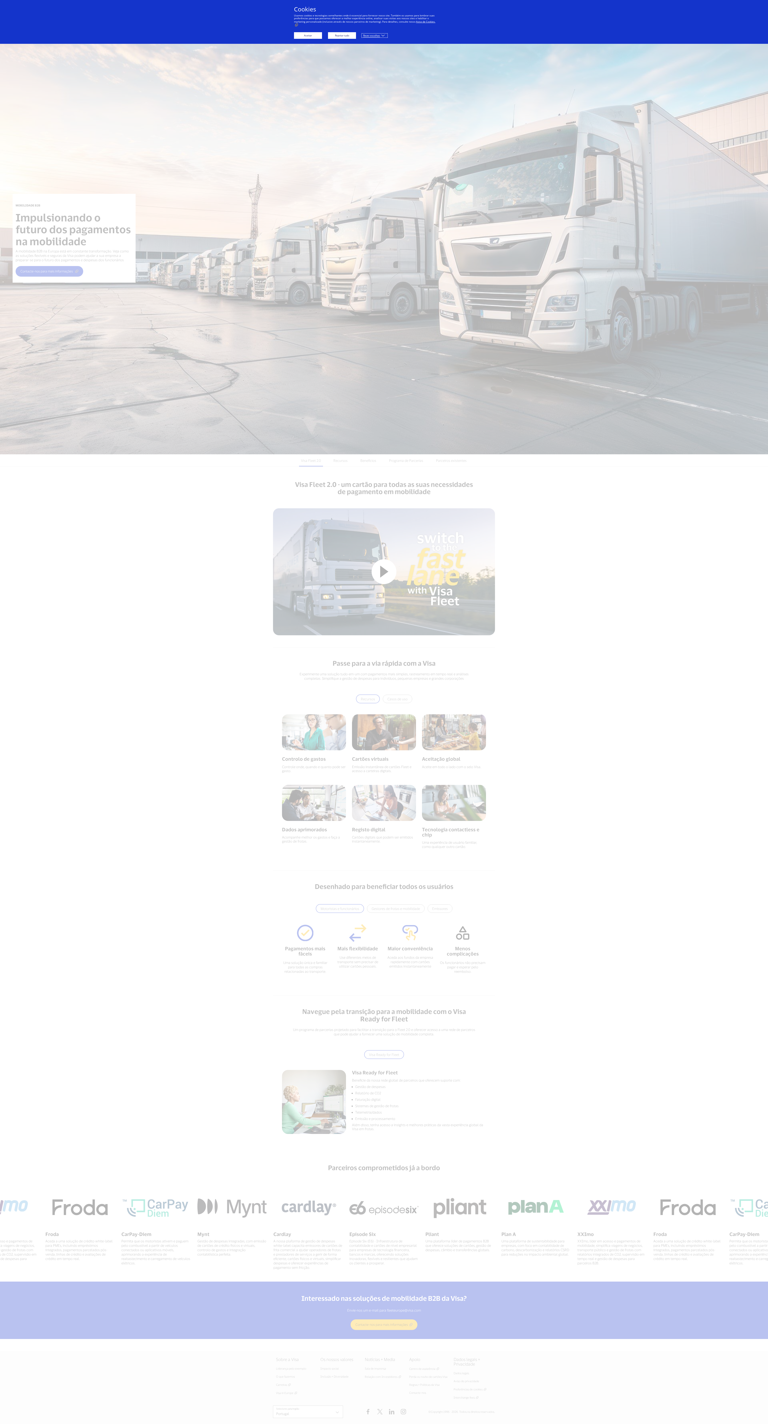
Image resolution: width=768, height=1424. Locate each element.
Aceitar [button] (308, 35)
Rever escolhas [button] (371, 35)
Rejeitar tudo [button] (342, 35)
